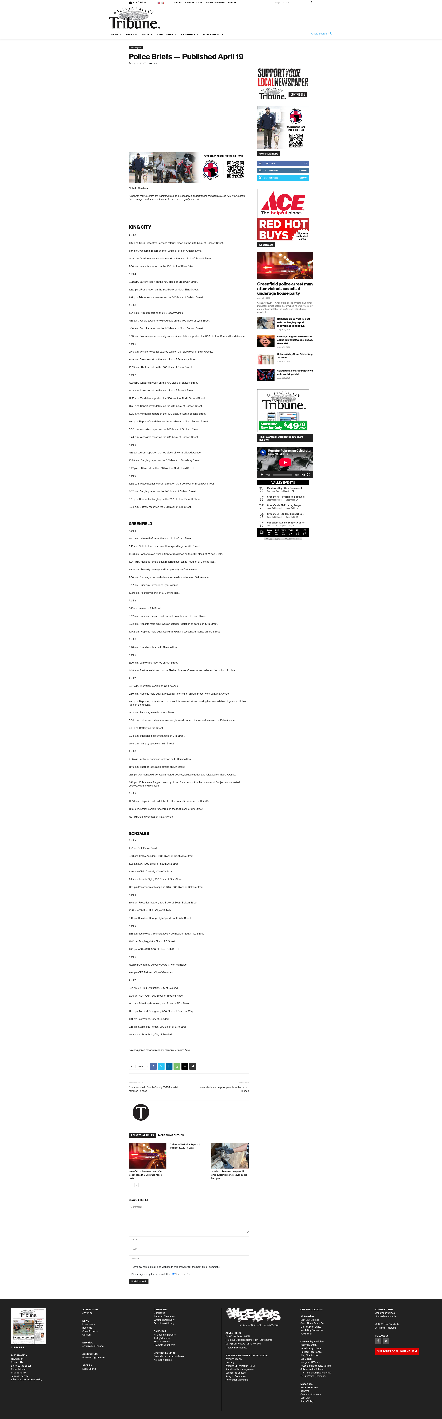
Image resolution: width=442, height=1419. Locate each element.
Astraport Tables (163, 1359)
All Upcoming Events (165, 1334)
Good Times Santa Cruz (313, 1323)
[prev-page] (131, 1185)
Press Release (18, 1369)
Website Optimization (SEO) (240, 1365)
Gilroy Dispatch (308, 1345)
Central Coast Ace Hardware (169, 1356)
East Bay (305, 1397)
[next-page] (136, 1185)
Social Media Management (239, 1369)
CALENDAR (160, 1331)
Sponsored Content (235, 1372)
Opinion (86, 1334)
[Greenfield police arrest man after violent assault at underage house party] (147, 1156)
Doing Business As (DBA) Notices (243, 1343)
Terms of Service (19, 1376)
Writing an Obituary (164, 1319)
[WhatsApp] (177, 1066)
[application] (285, 462)
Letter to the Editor (21, 1365)
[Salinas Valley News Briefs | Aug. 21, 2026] (266, 358)
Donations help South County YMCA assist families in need (153, 1089)
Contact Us (17, 1362)
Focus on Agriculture (93, 1357)
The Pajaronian (308, 1372)
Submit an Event (162, 1341)
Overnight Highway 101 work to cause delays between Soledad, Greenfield (295, 340)
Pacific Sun (306, 1333)
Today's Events (162, 1338)
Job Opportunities (385, 1313)
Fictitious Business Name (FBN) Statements (248, 1339)
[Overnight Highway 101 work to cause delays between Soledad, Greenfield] (266, 341)
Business (87, 1327)
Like (305, 163)
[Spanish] (163, 2)
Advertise (87, 1313)
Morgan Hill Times (310, 1362)
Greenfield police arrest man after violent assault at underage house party (145, 1175)
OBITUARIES (161, 1309)
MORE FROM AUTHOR (171, 1135)
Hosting (229, 1362)
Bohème (304, 1391)
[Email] (184, 1066)
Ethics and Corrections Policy (26, 1379)
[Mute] (303, 474)
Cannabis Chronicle (310, 1394)
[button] (322, 33)
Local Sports (89, 1368)
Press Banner (307, 1365)
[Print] (192, 1066)
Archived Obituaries (164, 1316)
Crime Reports (136, 47)
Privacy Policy (18, 1372)
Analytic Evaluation (235, 1376)
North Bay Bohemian (311, 1330)
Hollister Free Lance (310, 1352)
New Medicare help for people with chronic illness (224, 1089)
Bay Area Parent (309, 1387)
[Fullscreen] (308, 474)
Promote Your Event (164, 1345)
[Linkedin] (169, 1066)
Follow (303, 170)
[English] (159, 2)
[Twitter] (161, 1066)
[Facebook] (311, 3)
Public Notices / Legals (237, 1336)
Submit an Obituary (164, 1323)
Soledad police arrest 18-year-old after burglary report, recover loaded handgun (229, 1175)
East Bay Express (309, 1319)
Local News (88, 1324)
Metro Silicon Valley (310, 1326)
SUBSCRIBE (17, 1347)
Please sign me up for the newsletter (150, 1274)
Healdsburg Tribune (310, 1348)
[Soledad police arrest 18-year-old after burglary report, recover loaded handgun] (230, 1156)
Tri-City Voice (307, 1376)
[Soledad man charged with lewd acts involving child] (266, 375)
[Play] (261, 474)
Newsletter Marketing (236, 1379)
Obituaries (159, 1313)
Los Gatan (306, 1358)
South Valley (307, 1401)
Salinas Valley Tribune (312, 1369)
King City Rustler (309, 1355)
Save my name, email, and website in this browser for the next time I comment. (176, 1266)
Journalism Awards (385, 1316)
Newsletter (17, 1358)
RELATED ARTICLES (142, 1135)
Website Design (233, 1359)
